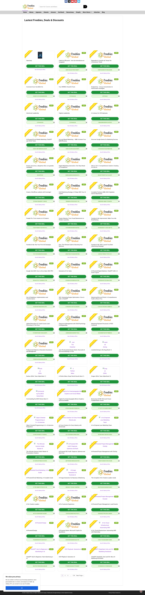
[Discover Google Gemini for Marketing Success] (105, 134)
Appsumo (38, 12)
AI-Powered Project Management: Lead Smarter (104, 504)
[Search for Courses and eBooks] (85, 6)
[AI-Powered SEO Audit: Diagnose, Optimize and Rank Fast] (72, 446)
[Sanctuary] (40, 55)
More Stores (86, 12)
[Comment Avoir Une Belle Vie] (40, 81)
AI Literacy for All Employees (99, 113)
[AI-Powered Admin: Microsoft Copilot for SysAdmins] (72, 525)
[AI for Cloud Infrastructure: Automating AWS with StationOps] (105, 525)
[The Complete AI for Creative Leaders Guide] (105, 472)
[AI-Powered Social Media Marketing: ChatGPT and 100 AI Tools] (40, 134)
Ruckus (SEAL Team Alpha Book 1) (36, 376)
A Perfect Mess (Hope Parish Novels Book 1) (71, 376)
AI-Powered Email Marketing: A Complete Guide (39, 478)
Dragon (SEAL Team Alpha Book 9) (101, 376)
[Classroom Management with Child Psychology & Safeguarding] (72, 318)
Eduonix (46, 12)
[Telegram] (78, 1)
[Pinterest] (75, 1)
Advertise (97, 12)
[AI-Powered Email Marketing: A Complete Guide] (40, 472)
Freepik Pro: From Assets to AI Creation (37, 218)
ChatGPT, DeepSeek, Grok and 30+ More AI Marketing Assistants (103, 557)
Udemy (31, 12)
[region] (21, 583)
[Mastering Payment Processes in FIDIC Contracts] (105, 318)
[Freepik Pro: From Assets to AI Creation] (40, 213)
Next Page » (79, 575)
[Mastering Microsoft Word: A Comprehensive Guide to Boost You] (105, 292)
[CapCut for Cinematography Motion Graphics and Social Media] (72, 393)
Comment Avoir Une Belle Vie (34, 87)
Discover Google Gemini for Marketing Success (104, 139)
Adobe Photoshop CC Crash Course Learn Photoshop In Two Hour (38, 324)
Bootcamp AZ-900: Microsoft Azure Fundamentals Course (101, 399)
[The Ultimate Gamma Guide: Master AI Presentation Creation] (40, 446)
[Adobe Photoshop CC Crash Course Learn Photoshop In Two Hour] (40, 318)
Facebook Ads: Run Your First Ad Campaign (38, 244)
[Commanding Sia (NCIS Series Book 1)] (40, 393)
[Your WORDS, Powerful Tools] (72, 81)
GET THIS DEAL (40, 66)
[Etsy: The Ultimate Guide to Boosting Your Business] (72, 239)
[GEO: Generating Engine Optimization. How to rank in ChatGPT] (72, 292)
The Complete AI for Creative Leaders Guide (103, 478)
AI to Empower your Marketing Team (101, 425)
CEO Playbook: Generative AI (67, 557)
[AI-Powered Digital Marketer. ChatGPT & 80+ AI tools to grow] (105, 265)
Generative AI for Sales (65, 271)
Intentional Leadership (32, 113)
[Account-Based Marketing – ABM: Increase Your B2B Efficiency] (72, 134)
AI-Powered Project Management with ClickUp (104, 451)
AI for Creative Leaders (32, 504)
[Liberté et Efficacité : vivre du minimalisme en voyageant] (72, 55)
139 (74, 575)
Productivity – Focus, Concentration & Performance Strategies (102, 87)
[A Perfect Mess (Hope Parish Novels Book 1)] (72, 370)
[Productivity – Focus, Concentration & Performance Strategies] (105, 81)
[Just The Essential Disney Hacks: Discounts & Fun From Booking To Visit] (72, 344)
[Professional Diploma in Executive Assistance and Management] (40, 344)
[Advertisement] (72, 37)
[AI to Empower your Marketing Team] (105, 420)
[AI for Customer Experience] (72, 498)
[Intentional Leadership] (40, 107)
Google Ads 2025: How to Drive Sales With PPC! (39, 271)
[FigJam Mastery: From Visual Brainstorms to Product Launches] (72, 213)
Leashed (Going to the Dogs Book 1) (101, 350)
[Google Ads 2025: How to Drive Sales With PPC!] (40, 265)
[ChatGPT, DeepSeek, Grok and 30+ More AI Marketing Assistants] (105, 551)
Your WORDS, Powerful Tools (67, 87)
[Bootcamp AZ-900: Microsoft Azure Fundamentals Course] (105, 393)
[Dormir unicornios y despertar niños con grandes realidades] (40, 160)
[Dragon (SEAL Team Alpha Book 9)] (105, 370)
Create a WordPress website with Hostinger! (38, 192)
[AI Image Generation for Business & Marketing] (72, 472)
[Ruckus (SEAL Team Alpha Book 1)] (40, 370)
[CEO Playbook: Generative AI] (72, 551)
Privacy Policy (112, 592)
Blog (103, 12)
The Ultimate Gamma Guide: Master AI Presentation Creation (37, 452)
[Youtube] (72, 1)
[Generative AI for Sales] (72, 265)
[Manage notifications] (141, 591)
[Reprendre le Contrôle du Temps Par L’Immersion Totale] (105, 55)
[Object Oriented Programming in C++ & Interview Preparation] (40, 420)
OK (22, 588)
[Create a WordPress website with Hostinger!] (40, 186)
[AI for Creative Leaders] (40, 498)
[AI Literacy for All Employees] (105, 107)
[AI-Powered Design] (40, 525)
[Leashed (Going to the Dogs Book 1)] (105, 344)
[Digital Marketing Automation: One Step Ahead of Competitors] (72, 160)
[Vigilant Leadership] (72, 107)
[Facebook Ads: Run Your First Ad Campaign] (40, 239)
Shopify (78, 12)
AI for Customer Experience (66, 504)
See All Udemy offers (72, 73)
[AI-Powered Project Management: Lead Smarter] (105, 498)
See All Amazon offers (40, 69)
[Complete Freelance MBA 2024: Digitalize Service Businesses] (105, 186)
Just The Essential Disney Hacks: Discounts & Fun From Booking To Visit (72, 350)
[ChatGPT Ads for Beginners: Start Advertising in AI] (40, 551)
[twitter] (69, 1)
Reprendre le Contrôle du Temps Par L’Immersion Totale (101, 61)
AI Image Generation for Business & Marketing (72, 478)
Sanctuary (29, 60)
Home (25, 12)
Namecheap (70, 12)
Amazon (53, 12)
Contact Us (117, 592)
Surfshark (61, 12)
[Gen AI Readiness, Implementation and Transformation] (40, 292)
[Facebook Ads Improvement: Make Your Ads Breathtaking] (105, 213)
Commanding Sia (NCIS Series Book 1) (37, 399)
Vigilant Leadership (64, 113)
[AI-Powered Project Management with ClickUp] (105, 446)
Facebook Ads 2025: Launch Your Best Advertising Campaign (102, 245)
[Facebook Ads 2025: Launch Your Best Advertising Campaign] (105, 239)
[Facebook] (66, 1)
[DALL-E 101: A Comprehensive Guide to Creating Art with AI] (105, 160)
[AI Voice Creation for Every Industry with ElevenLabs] (72, 420)
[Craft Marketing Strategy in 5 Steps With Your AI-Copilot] (72, 186)
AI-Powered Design (31, 530)
